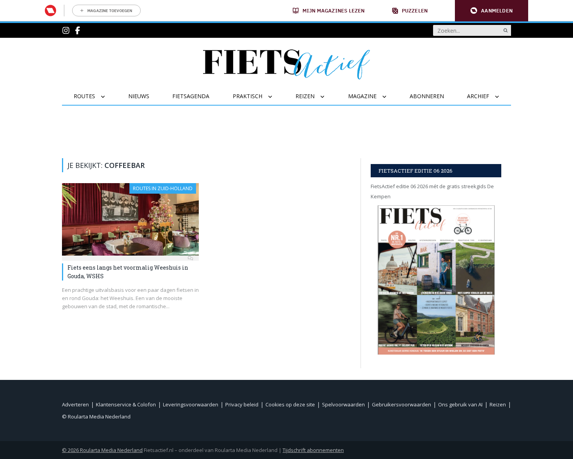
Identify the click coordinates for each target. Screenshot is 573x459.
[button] (491, 10)
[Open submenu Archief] (502, 96)
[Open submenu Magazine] (389, 96)
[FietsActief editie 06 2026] (436, 280)
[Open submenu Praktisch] (275, 96)
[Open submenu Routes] (108, 96)
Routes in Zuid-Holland (163, 188)
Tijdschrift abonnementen (313, 450)
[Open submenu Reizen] (327, 96)
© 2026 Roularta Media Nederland (102, 450)
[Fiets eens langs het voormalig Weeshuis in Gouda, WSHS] (130, 219)
